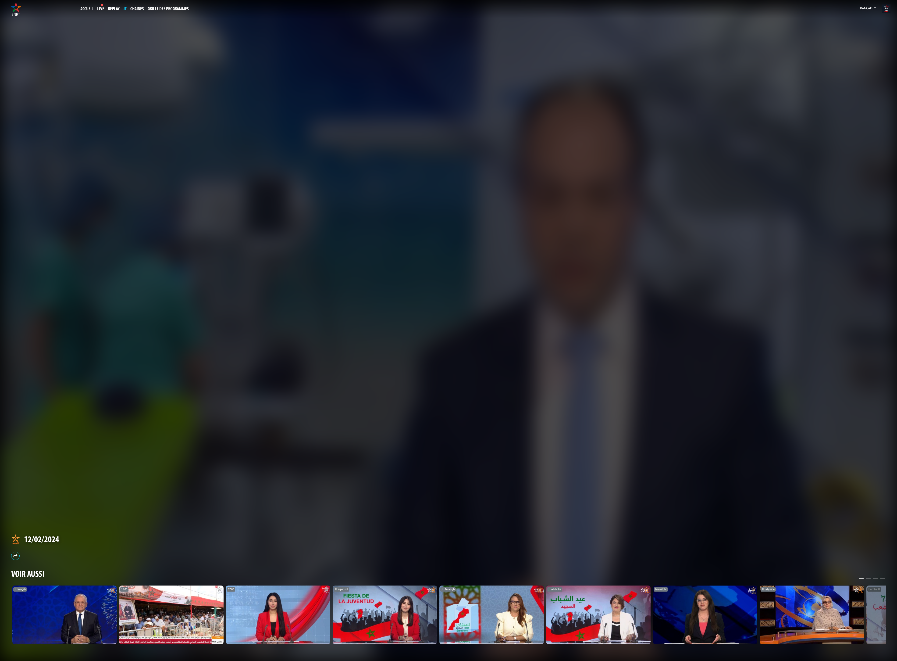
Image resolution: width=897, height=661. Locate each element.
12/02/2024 (41, 540)
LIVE (100, 9)
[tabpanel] (64, 615)
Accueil (86, 9)
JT (125, 9)
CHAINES (137, 9)
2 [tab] (868, 579)
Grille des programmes (168, 9)
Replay (114, 9)
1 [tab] (861, 579)
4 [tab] (882, 579)
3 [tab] (875, 579)
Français (865, 8)
